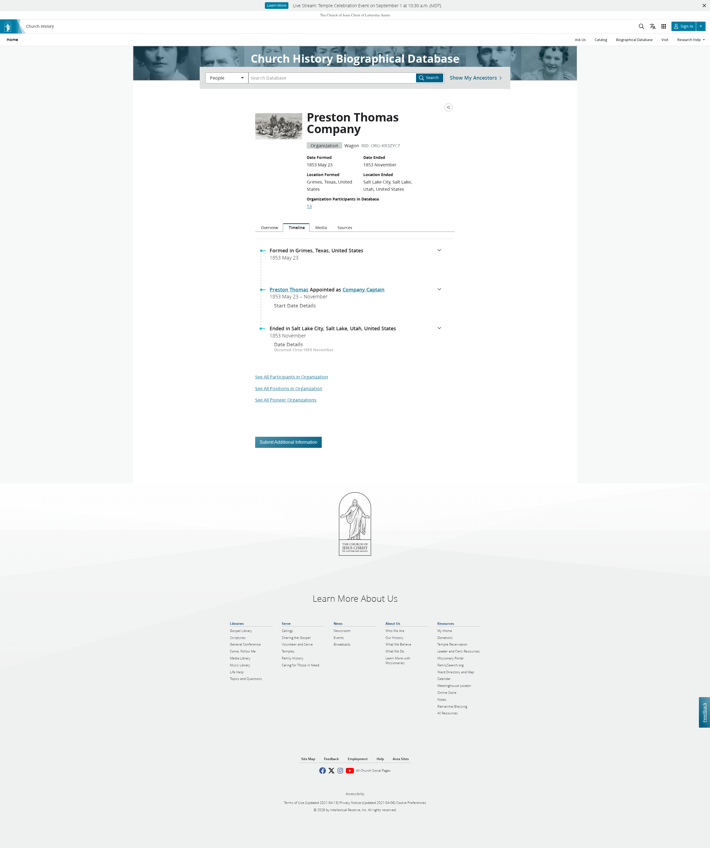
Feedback (704, 712)
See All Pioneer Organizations (285, 400)
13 (309, 206)
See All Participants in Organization (291, 377)
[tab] (269, 227)
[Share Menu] (448, 107)
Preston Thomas (289, 289)
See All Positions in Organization (288, 388)
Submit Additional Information (288, 442)
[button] (357, 256)
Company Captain (363, 289)
